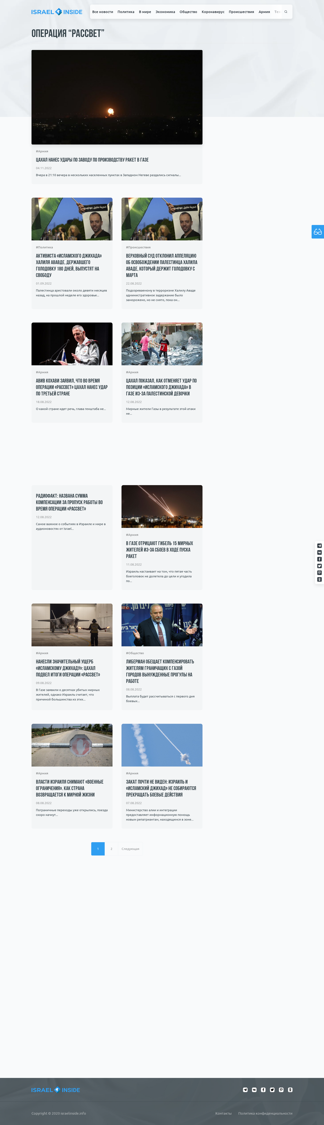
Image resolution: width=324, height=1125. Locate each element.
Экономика (165, 12)
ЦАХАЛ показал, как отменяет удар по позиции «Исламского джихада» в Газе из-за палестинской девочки (161, 387)
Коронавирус (213, 12)
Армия (264, 12)
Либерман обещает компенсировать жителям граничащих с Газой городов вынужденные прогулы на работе (160, 671)
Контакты (223, 1113)
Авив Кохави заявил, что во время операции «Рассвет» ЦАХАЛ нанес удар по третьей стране (72, 387)
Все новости (102, 12)
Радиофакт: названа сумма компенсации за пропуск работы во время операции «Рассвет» (69, 503)
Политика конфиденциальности (265, 1113)
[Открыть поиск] (286, 11)
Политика (126, 12)
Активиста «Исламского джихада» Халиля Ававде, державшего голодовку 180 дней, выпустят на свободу (69, 266)
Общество (188, 12)
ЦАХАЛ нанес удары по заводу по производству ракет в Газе (92, 160)
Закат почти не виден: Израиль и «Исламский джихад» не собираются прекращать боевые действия (161, 789)
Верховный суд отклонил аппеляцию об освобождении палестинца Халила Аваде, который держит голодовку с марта (161, 266)
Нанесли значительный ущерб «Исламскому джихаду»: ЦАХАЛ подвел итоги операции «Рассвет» (68, 668)
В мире (145, 12)
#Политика (44, 247)
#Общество (135, 653)
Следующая (130, 849)
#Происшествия (138, 247)
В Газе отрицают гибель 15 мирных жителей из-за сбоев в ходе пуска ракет (159, 550)
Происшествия (241, 12)
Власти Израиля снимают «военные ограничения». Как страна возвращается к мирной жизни (69, 789)
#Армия (42, 151)
